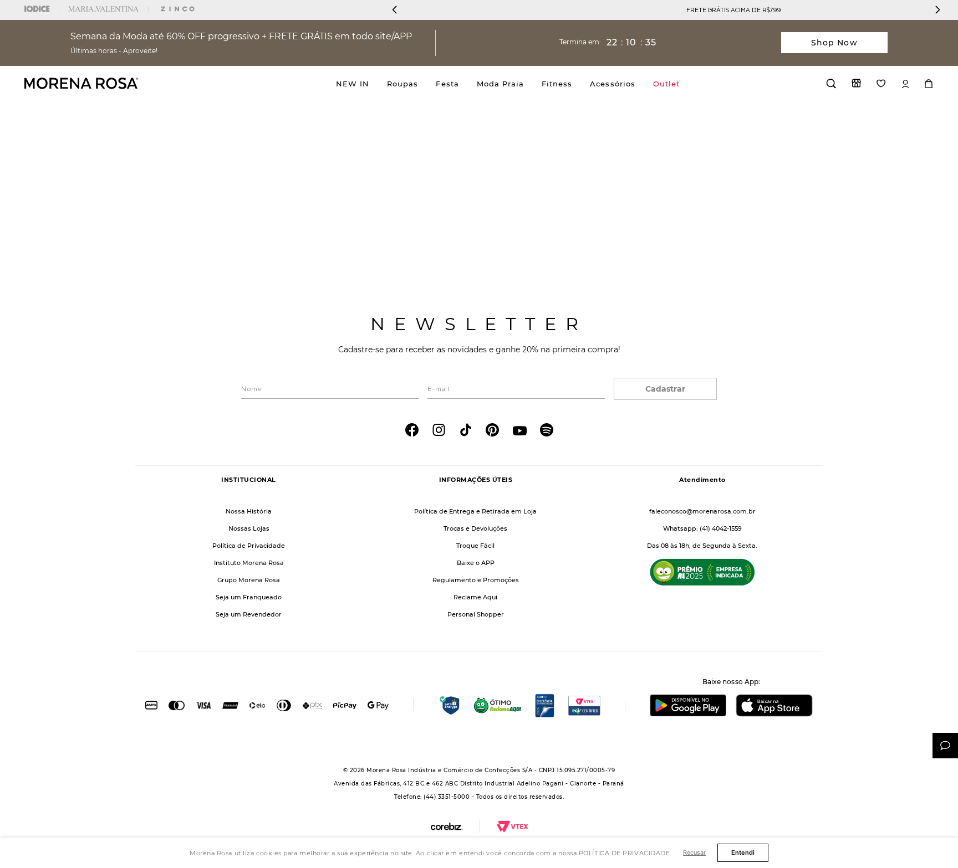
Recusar (694, 852)
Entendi (743, 852)
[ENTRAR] (905, 84)
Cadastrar (665, 389)
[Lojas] (856, 83)
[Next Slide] (937, 9)
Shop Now (834, 43)
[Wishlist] (881, 83)
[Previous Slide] (395, 9)
